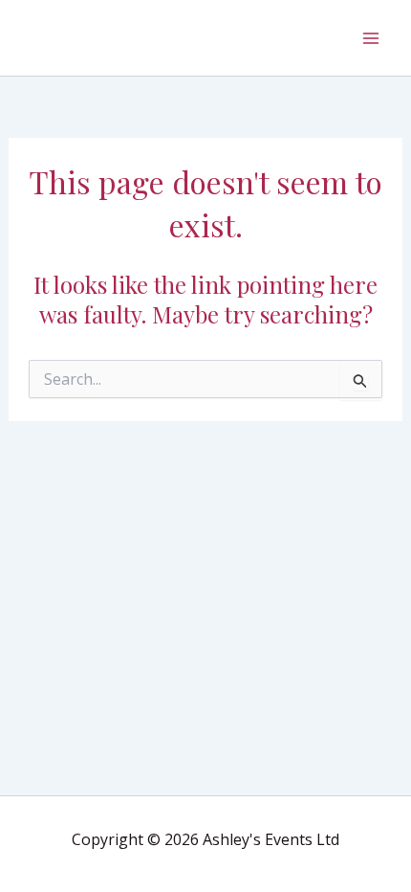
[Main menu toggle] (371, 38)
